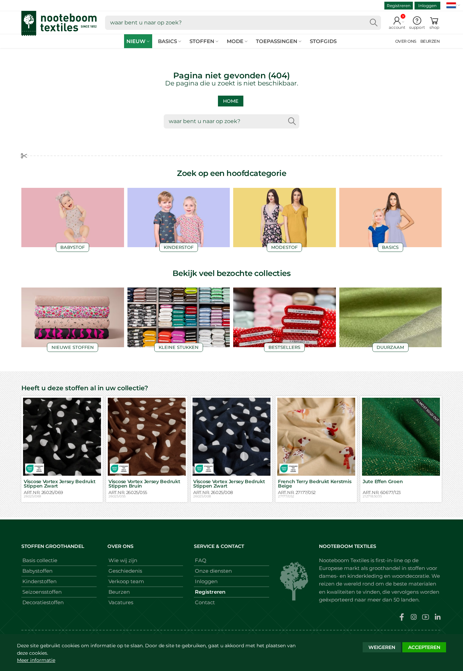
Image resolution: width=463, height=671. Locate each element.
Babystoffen (37, 571)
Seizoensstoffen (42, 592)
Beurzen (119, 592)
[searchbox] (243, 23)
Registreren (398, 5)
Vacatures (120, 602)
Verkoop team (126, 581)
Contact (205, 602)
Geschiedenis (125, 571)
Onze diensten (213, 571)
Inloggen (427, 5)
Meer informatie (36, 660)
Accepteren (424, 647)
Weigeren (381, 647)
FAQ (200, 560)
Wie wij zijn (122, 560)
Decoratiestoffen (43, 602)
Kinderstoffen (39, 581)
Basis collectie (39, 560)
